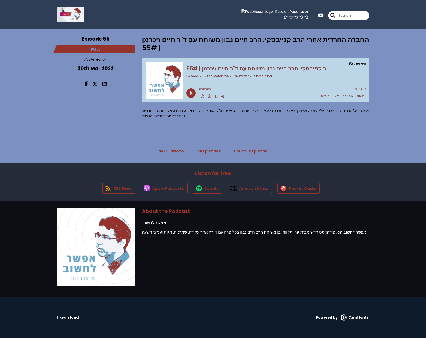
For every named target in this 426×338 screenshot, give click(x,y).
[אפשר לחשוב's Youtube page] (321, 15)
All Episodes (209, 151)
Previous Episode (251, 151)
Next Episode (171, 151)
